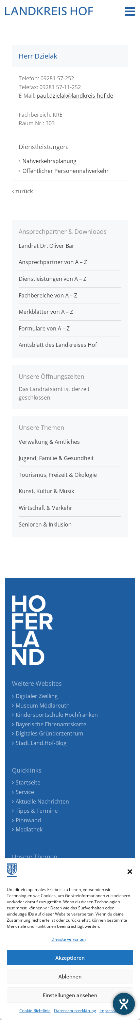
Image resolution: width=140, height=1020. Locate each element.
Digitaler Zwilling (37, 696)
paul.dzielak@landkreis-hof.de (75, 95)
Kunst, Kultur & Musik (46, 491)
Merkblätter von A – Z (46, 311)
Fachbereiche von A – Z (48, 295)
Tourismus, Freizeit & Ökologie (58, 475)
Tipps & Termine (37, 810)
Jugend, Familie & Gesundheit (56, 458)
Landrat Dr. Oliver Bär (46, 245)
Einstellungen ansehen (70, 995)
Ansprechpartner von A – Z (53, 262)
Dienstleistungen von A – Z (52, 278)
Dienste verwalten (68, 939)
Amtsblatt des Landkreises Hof (58, 345)
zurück (23, 191)
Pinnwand (28, 820)
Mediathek (29, 829)
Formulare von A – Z (44, 328)
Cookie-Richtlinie (35, 1011)
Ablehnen (70, 976)
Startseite (28, 782)
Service (25, 792)
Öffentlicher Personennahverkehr (65, 171)
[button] (129, 871)
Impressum (110, 1011)
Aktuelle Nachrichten (42, 801)
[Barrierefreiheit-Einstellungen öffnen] (124, 1004)
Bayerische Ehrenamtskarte (51, 724)
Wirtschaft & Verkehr (45, 508)
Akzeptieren (70, 957)
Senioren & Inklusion (45, 524)
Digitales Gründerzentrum (49, 733)
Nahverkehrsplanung (49, 161)
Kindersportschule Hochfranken (57, 714)
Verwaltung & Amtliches (49, 442)
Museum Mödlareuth (43, 705)
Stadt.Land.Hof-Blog (41, 743)
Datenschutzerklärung (75, 1011)
